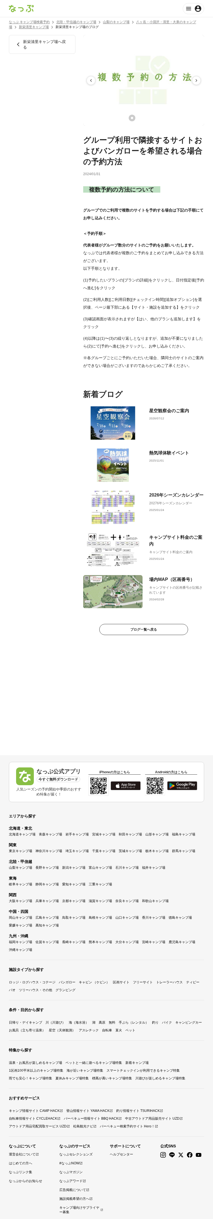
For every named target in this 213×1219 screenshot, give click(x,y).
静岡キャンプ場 (47, 884)
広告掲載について (72, 1190)
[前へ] (91, 80)
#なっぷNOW (69, 1163)
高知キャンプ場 (47, 925)
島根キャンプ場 (100, 918)
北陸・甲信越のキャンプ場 (76, 22)
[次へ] (196, 80)
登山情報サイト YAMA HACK (88, 1111)
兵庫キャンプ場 (47, 901)
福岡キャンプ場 (20, 942)
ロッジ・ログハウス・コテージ (32, 982)
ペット (130, 1030)
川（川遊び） (55, 1022)
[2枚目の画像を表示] (139, 118)
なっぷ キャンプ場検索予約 (29, 22)
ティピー (192, 982)
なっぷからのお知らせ (25, 1181)
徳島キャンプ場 (180, 918)
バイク (167, 1022)
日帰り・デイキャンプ (25, 1022)
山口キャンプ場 (127, 918)
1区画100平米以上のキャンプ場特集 (36, 1070)
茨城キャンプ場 (130, 851)
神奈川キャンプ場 (49, 851)
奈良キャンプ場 (127, 901)
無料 (112, 1022)
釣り (155, 1022)
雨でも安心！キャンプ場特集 (30, 1078)
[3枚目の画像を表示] (147, 118)
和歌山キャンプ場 (155, 901)
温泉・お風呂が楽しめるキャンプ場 (35, 1063)
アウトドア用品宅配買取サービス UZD (38, 1126)
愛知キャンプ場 (73, 884)
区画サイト (121, 982)
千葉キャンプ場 (103, 851)
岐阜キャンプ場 (20, 884)
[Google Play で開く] (182, 785)
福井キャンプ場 (153, 868)
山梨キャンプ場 (20, 868)
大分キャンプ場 (127, 942)
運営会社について (22, 1154)
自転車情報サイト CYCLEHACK (33, 1118)
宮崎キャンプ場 (153, 942)
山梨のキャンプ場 (116, 22)
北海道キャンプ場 (22, 834)
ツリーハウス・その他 (35, 990)
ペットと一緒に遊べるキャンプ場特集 (93, 1063)
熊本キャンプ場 (100, 942)
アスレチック (89, 1030)
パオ (12, 990)
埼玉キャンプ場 (77, 851)
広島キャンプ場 (47, 918)
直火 (118, 1030)
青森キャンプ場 (50, 834)
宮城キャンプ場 (103, 834)
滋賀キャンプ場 (100, 901)
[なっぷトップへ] (21, 8)
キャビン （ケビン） (94, 982)
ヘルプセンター (121, 1154)
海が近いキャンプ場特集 (85, 1070)
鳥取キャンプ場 (73, 918)
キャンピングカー (188, 1022)
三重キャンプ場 (100, 884)
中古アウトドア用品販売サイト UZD (152, 1118)
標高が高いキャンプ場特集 (112, 1078)
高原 (102, 1022)
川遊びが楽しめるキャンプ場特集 (160, 1078)
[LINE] (172, 1155)
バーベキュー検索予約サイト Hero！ (127, 1126)
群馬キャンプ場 (183, 851)
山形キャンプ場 (157, 834)
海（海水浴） (79, 1022)
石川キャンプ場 (127, 868)
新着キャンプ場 (137, 1063)
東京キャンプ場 (20, 851)
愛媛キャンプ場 (20, 925)
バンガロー (67, 982)
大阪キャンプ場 (20, 901)
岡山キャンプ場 (20, 918)
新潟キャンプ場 (73, 868)
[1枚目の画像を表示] (132, 118)
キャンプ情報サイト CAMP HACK (34, 1111)
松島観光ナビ (83, 1126)
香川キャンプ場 (153, 918)
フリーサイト (143, 982)
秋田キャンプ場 (130, 834)
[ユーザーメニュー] (193, 8)
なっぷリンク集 (20, 1172)
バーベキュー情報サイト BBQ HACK (91, 1118)
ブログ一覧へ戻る (143, 629)
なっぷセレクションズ (76, 1154)
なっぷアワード (71, 1181)
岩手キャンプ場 (77, 834)
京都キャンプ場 (73, 901)
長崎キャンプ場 (73, 942)
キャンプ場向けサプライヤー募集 (79, 1210)
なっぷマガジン (71, 1172)
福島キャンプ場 (183, 834)
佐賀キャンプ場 (47, 942)
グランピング (65, 990)
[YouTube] (198, 1155)
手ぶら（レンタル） (134, 1022)
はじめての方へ (20, 1163)
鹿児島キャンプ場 (182, 942)
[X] (181, 1155)
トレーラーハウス (169, 982)
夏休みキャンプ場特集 (72, 1078)
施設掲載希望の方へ (74, 1199)
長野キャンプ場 (47, 868)
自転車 (107, 1030)
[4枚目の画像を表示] (155, 118)
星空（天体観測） (62, 1030)
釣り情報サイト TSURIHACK (138, 1111)
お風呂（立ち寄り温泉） (27, 1030)
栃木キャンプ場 (157, 851)
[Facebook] (189, 1155)
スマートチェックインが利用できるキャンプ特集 (143, 1070)
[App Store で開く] (126, 785)
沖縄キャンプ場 (20, 950)
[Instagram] (163, 1155)
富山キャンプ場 (100, 868)
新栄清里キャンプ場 (34, 27)
